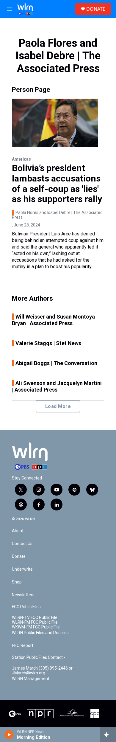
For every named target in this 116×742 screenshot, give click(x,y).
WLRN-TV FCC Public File (34, 617)
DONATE (95, 9)
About (17, 531)
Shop (17, 582)
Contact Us (22, 543)
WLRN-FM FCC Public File (35, 622)
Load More (58, 406)
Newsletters (23, 595)
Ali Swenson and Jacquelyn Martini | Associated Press (57, 386)
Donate (19, 556)
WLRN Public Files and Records (40, 633)
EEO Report (22, 645)
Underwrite (22, 569)
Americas (21, 159)
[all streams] (108, 734)
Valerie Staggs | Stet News (48, 343)
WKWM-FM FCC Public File (36, 627)
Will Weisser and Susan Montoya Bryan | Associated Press (53, 319)
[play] (9, 735)
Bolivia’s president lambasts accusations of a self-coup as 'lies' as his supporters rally (57, 183)
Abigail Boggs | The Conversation (56, 363)
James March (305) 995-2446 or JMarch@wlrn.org (42, 670)
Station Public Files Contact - (38, 657)
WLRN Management (30, 678)
